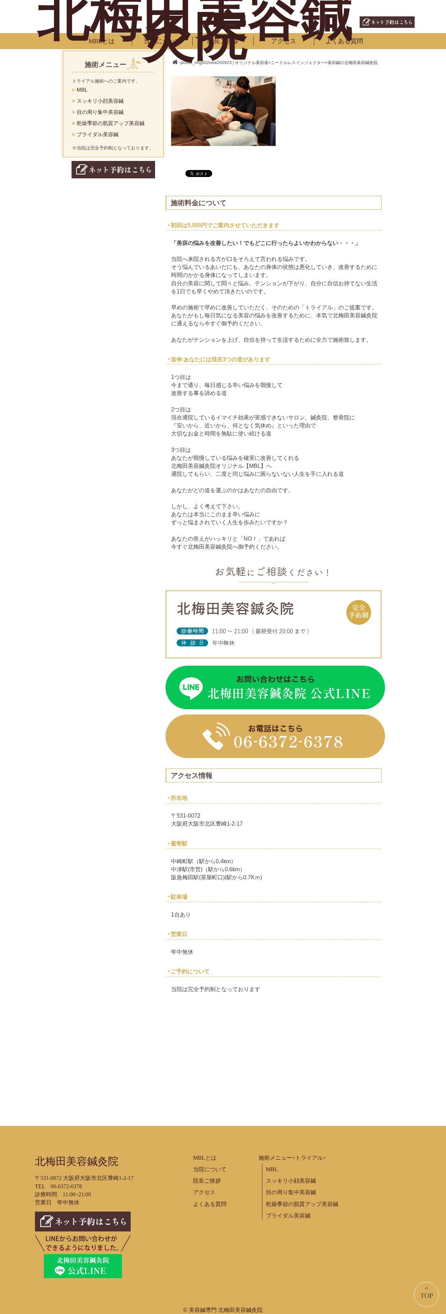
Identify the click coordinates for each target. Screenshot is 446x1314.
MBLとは (102, 41)
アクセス (283, 41)
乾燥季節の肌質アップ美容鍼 (111, 123)
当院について (162, 41)
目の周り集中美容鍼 (100, 112)
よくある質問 (344, 41)
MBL (82, 90)
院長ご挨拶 (223, 41)
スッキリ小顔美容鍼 (100, 101)
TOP (426, 1295)
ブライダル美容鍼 (97, 134)
